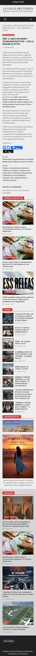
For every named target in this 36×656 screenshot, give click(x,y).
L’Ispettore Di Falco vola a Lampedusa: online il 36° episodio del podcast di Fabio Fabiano (8, 318)
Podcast (7, 587)
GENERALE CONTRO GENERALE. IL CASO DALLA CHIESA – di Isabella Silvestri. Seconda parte (8, 381)
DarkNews (12, 654)
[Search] (31, 19)
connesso (15, 190)
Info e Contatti (8, 641)
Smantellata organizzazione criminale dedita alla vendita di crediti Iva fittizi (18, 159)
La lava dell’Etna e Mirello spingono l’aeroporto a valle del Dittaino (18, 613)
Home (4, 25)
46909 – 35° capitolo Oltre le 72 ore (8, 343)
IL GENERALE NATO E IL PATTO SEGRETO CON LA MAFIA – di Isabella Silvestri (8, 356)
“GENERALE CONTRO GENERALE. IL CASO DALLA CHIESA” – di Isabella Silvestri (8, 407)
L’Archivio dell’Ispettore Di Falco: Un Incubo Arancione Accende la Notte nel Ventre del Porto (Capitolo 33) (8, 394)
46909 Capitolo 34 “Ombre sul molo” (8, 369)
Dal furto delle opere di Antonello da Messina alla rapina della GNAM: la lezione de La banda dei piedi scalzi (18, 507)
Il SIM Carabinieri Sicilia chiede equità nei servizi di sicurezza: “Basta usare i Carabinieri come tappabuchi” (18, 283)
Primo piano (13, 517)
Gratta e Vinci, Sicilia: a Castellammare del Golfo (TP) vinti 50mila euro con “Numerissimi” (18, 248)
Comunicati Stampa (8, 35)
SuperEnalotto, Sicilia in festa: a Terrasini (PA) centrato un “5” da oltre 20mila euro (18, 213)
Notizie (7, 517)
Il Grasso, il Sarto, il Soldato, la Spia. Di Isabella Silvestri (8, 331)
